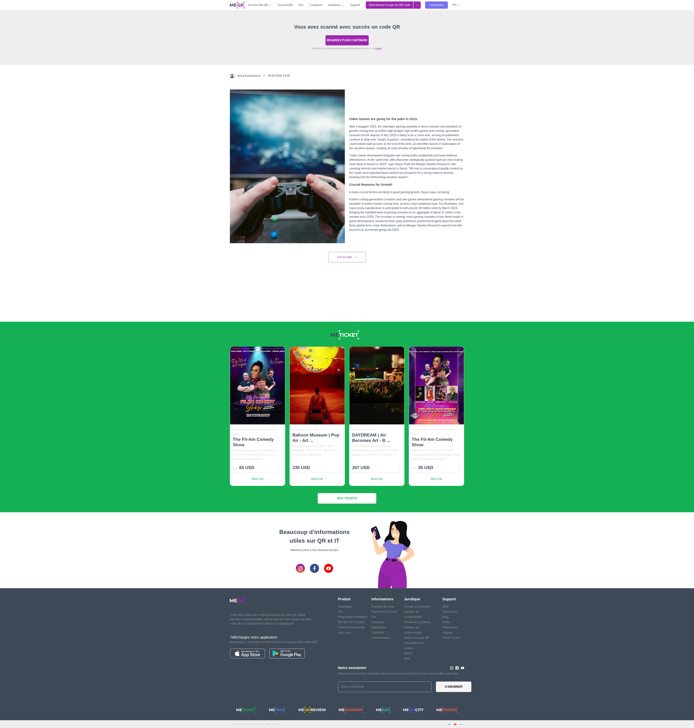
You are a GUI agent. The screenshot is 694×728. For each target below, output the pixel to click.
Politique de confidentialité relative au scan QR (416, 632)
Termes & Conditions (417, 622)
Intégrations (378, 627)
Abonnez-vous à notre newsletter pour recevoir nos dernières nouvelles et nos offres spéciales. (398, 673)
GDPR (408, 653)
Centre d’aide (451, 637)
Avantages (345, 606)
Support (355, 5)
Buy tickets (347, 498)
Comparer (315, 5)
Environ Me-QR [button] (258, 5)
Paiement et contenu (384, 611)
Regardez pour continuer (347, 40)
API (340, 611)
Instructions (449, 611)
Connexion (436, 5)
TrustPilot (377, 632)
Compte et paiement (417, 606)
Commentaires (380, 637)
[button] (456, 5)
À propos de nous (382, 606)
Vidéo (446, 622)
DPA (407, 658)
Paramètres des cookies (414, 645)
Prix (301, 5)
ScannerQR (285, 5)
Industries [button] (334, 5)
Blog (445, 616)
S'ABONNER (453, 686)
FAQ (445, 606)
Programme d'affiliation (352, 616)
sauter (379, 48)
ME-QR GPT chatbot (351, 622)
